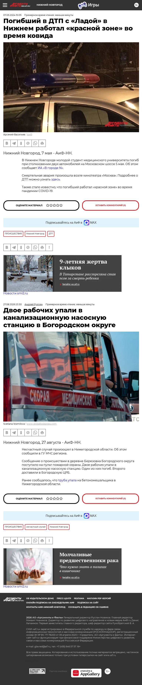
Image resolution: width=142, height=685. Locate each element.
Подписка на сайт (87, 603)
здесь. (55, 179)
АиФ (29, 134)
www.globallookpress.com (42, 423)
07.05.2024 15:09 (12, 15)
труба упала (67, 480)
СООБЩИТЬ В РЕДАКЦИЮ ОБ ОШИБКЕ (88, 607)
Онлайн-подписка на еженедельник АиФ (50, 603)
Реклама (79, 598)
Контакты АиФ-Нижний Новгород (45, 607)
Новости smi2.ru (15, 293)
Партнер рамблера (58, 671)
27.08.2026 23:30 (12, 304)
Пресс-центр (64, 598)
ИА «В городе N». (50, 168)
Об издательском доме (40, 598)
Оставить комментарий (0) (110, 205)
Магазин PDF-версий (99, 598)
